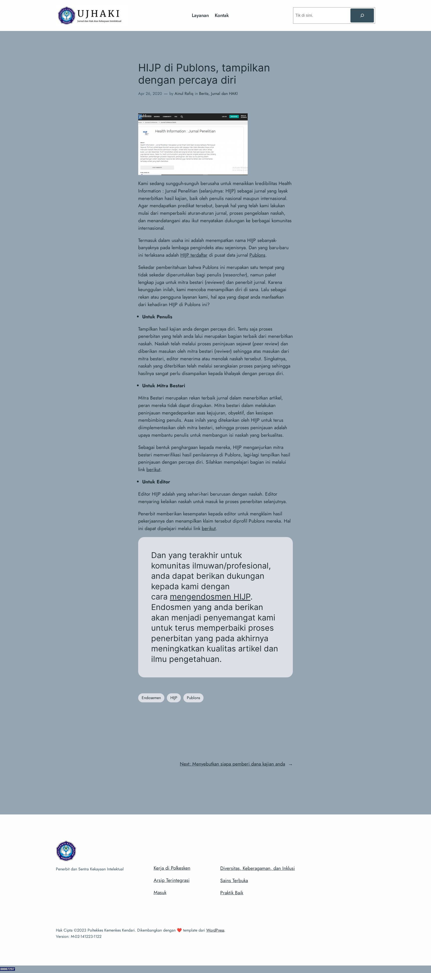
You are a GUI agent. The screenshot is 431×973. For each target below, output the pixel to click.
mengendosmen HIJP (210, 596)
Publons (257, 254)
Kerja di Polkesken (172, 867)
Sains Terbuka (234, 880)
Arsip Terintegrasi (172, 880)
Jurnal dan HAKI (224, 93)
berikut (153, 469)
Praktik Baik (231, 892)
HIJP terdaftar (194, 254)
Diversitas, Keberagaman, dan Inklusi (257, 868)
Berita (204, 93)
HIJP (173, 698)
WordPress (215, 930)
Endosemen (151, 698)
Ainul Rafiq (184, 93)
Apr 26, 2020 (150, 93)
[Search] (362, 15)
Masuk (160, 892)
